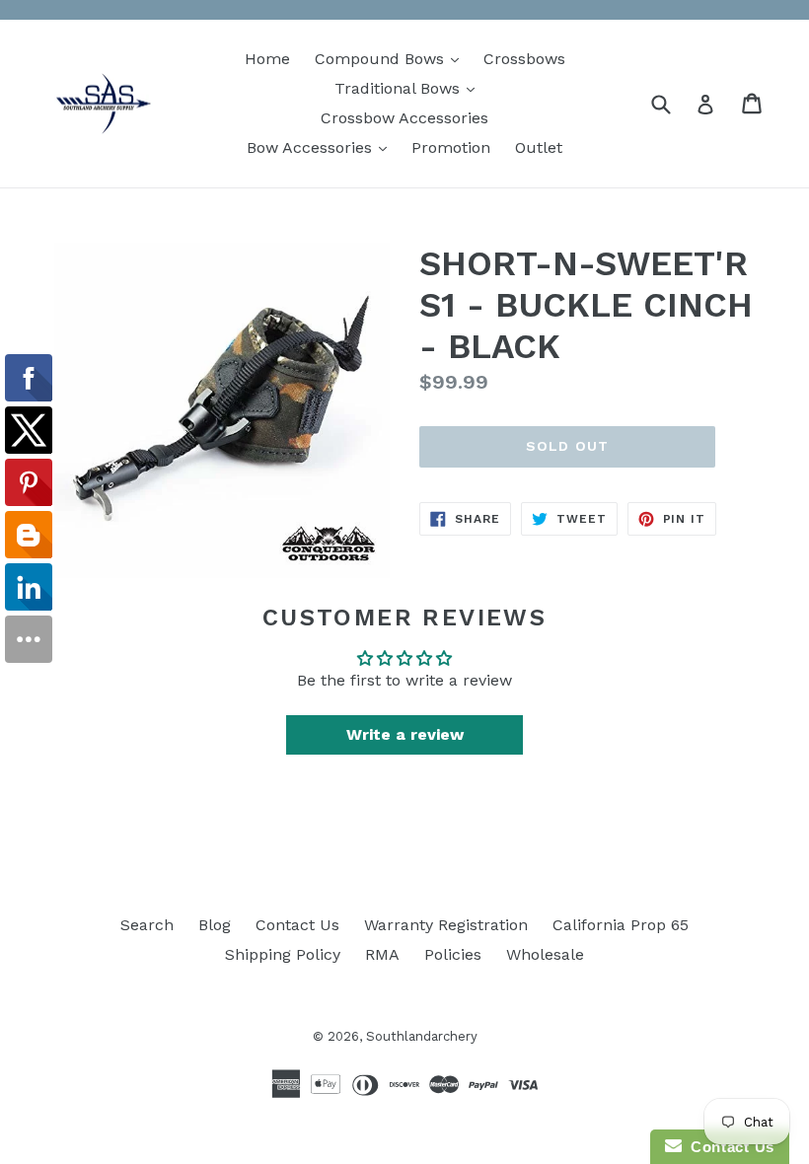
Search (147, 924)
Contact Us (297, 924)
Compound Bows (392, 58)
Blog (214, 924)
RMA (382, 954)
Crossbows (524, 58)
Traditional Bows (409, 88)
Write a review (405, 734)
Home (267, 58)
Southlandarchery (422, 1036)
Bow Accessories (322, 147)
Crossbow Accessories (404, 118)
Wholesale (545, 954)
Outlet (538, 147)
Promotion (450, 147)
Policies (452, 954)
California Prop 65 (620, 924)
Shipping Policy (282, 954)
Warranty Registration (446, 924)
